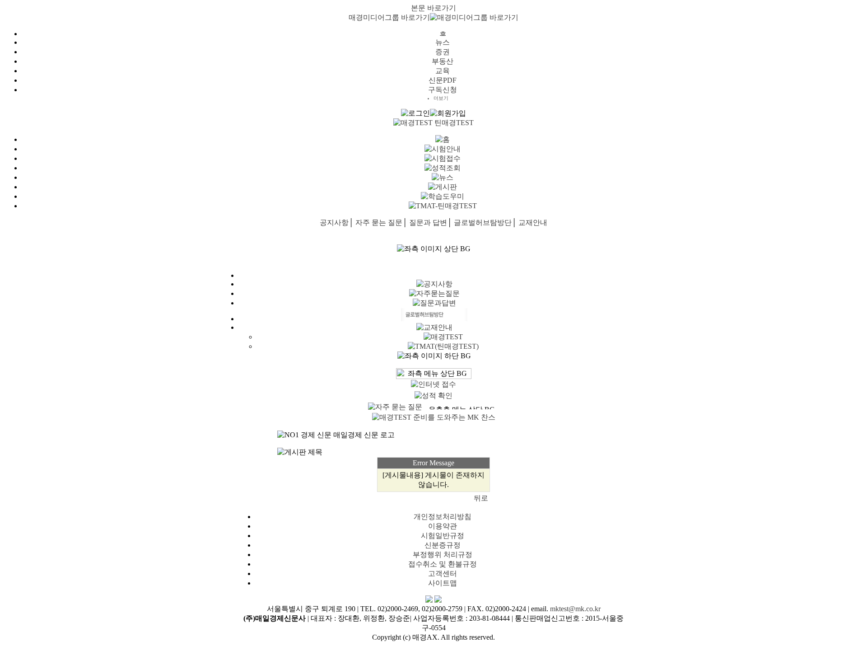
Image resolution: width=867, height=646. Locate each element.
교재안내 (532, 222)
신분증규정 (442, 545)
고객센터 (442, 573)
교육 (442, 71)
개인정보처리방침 (442, 516)
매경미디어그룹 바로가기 (389, 17)
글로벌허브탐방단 (483, 222)
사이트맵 (442, 583)
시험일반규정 (442, 535)
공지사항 (334, 222)
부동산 (442, 61)
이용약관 (442, 526)
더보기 (441, 98)
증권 (442, 52)
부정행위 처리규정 (442, 554)
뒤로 (481, 498)
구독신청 (442, 90)
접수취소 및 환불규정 (442, 564)
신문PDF (443, 80)
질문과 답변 (428, 222)
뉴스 (442, 42)
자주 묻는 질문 (378, 222)
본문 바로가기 (433, 8)
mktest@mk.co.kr (575, 609)
